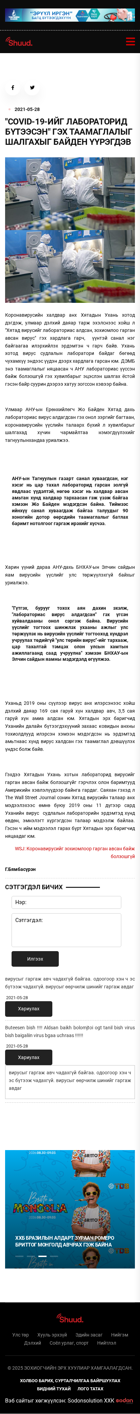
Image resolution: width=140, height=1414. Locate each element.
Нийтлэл (106, 1343)
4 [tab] (54, 1256)
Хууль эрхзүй (52, 1334)
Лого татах (90, 1388)
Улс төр (20, 1334)
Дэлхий (32, 1343)
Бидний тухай (54, 1388)
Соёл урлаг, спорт (69, 1343)
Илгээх (35, 959)
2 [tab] (31, 1256)
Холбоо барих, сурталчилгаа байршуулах (70, 1380)
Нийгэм (119, 1334)
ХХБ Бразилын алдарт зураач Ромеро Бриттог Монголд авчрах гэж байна (64, 1241)
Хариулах (28, 1008)
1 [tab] (19, 1122)
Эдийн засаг (89, 1334)
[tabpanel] (70, 1209)
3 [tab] (42, 1256)
